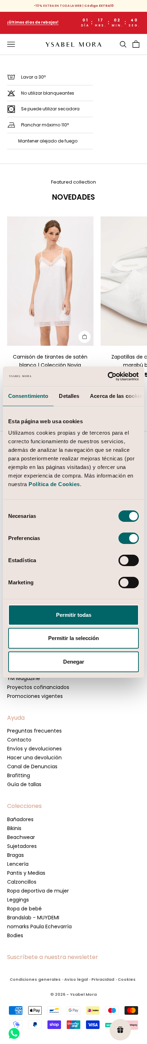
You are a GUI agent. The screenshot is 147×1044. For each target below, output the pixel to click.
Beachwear (21, 837)
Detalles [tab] (69, 396)
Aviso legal (76, 979)
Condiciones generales (35, 979)
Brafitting (18, 775)
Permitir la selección (73, 638)
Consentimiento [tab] (28, 396)
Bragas (15, 855)
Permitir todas (73, 615)
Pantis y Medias (26, 872)
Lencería (18, 864)
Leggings (18, 899)
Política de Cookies (54, 484)
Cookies (127, 979)
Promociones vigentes (35, 696)
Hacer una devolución (34, 757)
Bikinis (14, 828)
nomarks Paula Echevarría (39, 926)
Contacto (19, 739)
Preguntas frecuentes (34, 730)
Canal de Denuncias (32, 766)
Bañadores (20, 819)
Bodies (15, 935)
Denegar (73, 662)
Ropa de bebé (24, 908)
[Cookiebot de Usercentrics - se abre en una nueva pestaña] (107, 376)
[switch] (128, 538)
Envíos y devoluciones (34, 748)
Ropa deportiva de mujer (38, 890)
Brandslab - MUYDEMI (33, 917)
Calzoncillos (21, 881)
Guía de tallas (24, 784)
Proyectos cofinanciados (38, 687)
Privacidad (102, 979)
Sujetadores (22, 846)
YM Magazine (23, 678)
